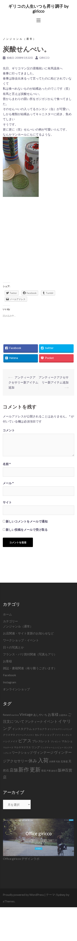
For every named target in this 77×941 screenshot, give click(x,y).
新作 (23, 769)
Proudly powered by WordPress (23, 894)
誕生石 (54, 770)
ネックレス (66, 735)
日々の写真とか (13, 647)
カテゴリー (10, 621)
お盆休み (63, 715)
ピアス (25, 740)
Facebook (9, 675)
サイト (7, 502)
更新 (35, 769)
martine (15, 715)
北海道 (64, 761)
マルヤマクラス (22, 747)
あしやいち (40, 714)
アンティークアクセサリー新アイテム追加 (23, 382)
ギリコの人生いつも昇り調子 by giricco (38, 9)
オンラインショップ (16, 689)
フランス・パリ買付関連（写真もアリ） (30, 654)
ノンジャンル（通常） (19, 38)
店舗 (14, 769)
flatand (7, 714)
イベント (50, 721)
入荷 (43, 760)
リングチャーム (47, 747)
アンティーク (34, 721)
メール (8, 483)
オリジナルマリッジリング (59, 729)
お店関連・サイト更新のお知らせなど (28, 633)
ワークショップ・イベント (21, 640)
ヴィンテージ (43, 752)
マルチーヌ (8, 747)
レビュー (59, 747)
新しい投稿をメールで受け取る (27, 529)
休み (32, 760)
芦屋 (49, 770)
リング (35, 747)
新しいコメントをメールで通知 (27, 521)
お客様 (7, 661)
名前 (7, 464)
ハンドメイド (10, 741)
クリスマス (9, 734)
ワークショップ (22, 752)
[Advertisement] (38, 241)
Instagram (9, 682)
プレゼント (56, 741)
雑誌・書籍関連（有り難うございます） (30, 668)
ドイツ (58, 735)
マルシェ (67, 741)
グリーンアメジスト (25, 735)
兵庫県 (52, 761)
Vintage (26, 714)
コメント (9, 430)
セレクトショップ (44, 734)
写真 (58, 761)
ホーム (7, 614)
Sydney (60, 894)
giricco (44, 57)
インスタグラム (22, 728)
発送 (43, 770)
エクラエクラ (39, 728)
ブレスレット (41, 741)
